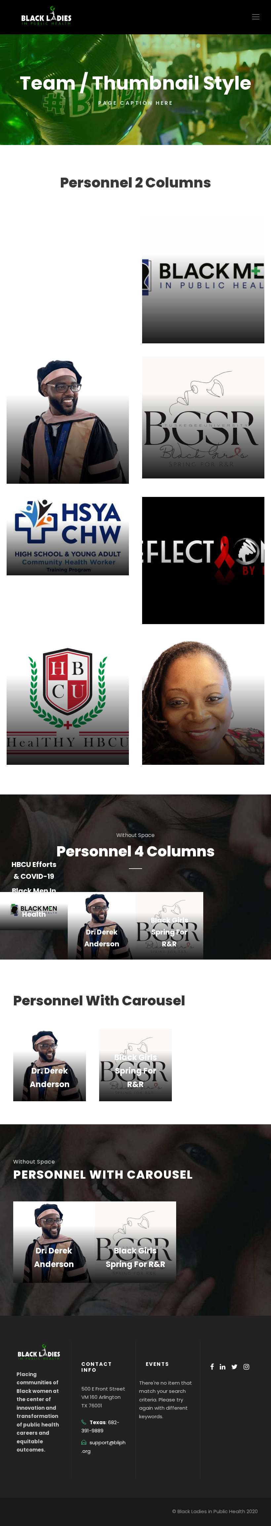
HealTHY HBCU (68, 744)
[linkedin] (222, 1366)
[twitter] (234, 1366)
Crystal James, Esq (203, 744)
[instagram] (246, 1366)
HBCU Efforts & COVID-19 (67, 195)
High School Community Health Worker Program (221, 1037)
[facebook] (212, 1366)
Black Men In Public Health (34, 902)
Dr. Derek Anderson (68, 463)
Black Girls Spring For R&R (169, 931)
